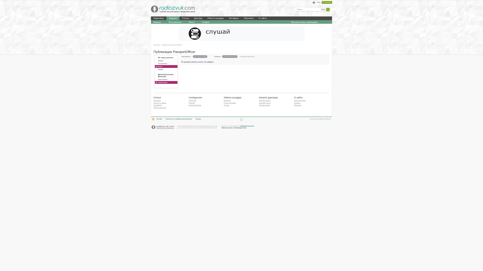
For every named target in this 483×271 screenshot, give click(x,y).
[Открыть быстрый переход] (326, 22)
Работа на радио (216, 18)
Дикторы (198, 18)
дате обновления (200, 56)
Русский (159, 119)
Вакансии (227, 100)
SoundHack (158, 105)
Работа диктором (160, 108)
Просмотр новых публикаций (304, 22)
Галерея (205, 22)
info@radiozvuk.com (247, 126)
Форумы (173, 18)
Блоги (191, 22)
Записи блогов (162, 79)
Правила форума (195, 105)
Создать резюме (230, 103)
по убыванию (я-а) (229, 56)
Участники (192, 100)
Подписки (297, 105)
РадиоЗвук (158, 18)
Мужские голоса (264, 100)
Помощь (198, 119)
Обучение (249, 18)
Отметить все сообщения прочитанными (179, 119)
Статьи (185, 18)
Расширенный (331, 9)
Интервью (234, 18)
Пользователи (175, 22)
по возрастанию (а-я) (247, 56)
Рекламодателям (240, 128)
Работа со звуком (160, 103)
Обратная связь (300, 100)
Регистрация (327, 2)
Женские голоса (265, 103)
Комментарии (162, 82)
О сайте (263, 18)
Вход (318, 2)
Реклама (297, 103)
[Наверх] (241, 119)
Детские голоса (264, 105)
